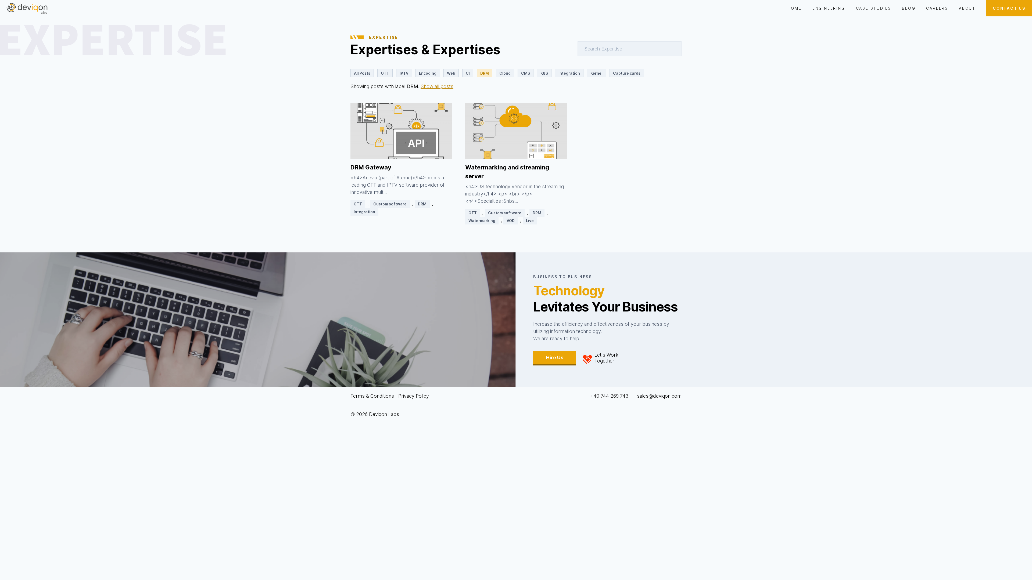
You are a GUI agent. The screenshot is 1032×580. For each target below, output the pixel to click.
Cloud (505, 73)
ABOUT (967, 8)
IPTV (404, 73)
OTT (385, 73)
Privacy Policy (413, 396)
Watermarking (481, 220)
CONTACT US (1009, 8)
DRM (484, 73)
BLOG (908, 8)
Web (451, 73)
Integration (569, 73)
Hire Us (554, 357)
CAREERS (937, 8)
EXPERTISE (383, 37)
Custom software (390, 204)
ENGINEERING (828, 8)
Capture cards (626, 73)
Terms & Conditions (372, 396)
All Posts (362, 73)
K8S (544, 73)
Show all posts (437, 86)
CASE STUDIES (873, 8)
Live (530, 220)
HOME (795, 8)
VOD (511, 220)
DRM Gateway (370, 167)
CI (468, 73)
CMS (525, 73)
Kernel (596, 73)
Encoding (427, 73)
